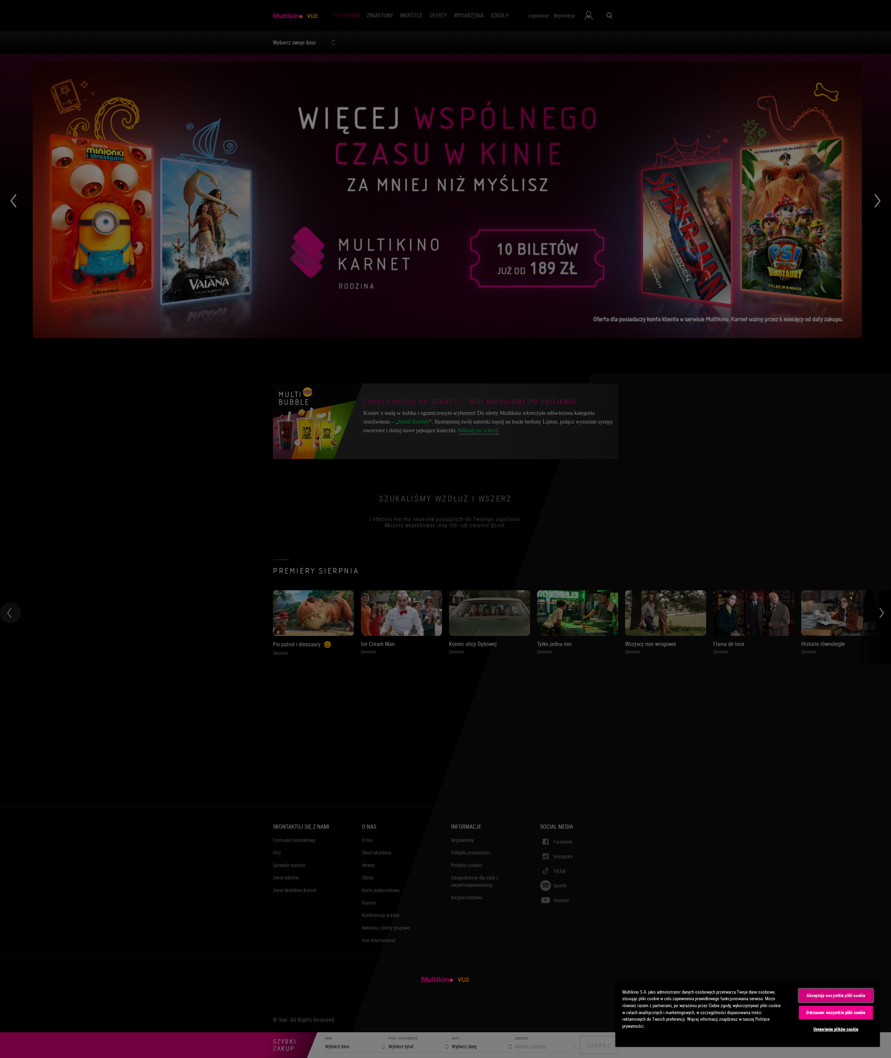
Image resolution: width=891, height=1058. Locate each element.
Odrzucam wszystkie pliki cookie (835, 1012)
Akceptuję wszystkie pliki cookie (835, 995)
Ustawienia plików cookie (835, 1029)
